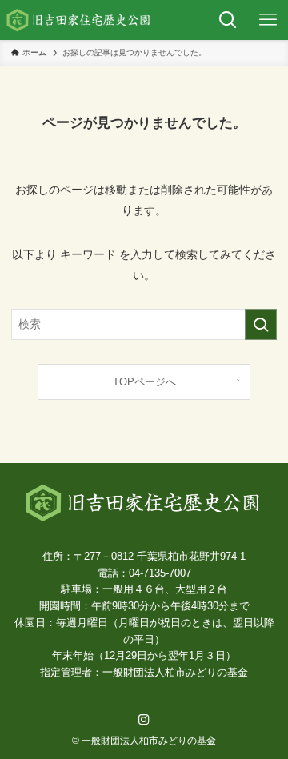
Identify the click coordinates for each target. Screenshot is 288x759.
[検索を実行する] (261, 324)
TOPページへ (144, 382)
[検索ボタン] (228, 20)
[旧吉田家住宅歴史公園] (79, 20)
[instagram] (144, 720)
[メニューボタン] (268, 20)
